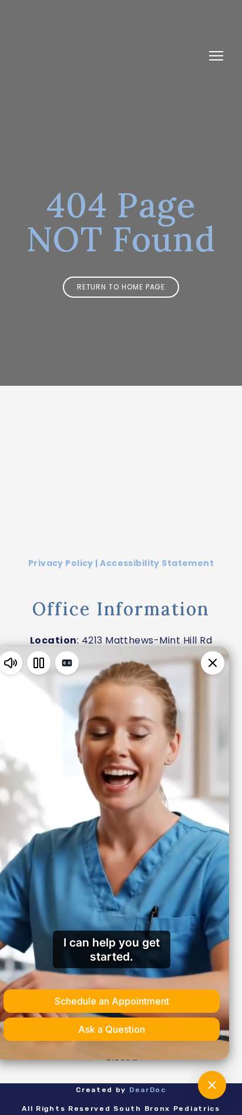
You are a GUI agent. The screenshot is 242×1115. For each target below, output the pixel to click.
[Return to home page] (109, 56)
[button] (121, 287)
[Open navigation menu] (216, 56)
